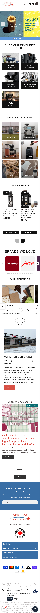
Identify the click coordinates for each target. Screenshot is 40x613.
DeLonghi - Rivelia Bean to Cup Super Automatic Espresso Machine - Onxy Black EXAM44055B (29, 213)
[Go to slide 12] (28, 273)
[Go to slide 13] (30, 273)
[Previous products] (17, 241)
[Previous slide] (3, 24)
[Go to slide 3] (20, 34)
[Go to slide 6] (17, 273)
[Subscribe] (36, 502)
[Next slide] (37, 24)
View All (20, 477)
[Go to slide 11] (26, 273)
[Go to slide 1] (15, 34)
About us (9, 387)
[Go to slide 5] (24, 34)
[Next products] (23, 241)
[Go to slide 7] (19, 273)
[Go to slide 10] (24, 273)
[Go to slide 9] (22, 273)
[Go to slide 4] (22, 34)
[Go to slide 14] (32, 273)
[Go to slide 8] (20, 273)
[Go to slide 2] (17, 34)
